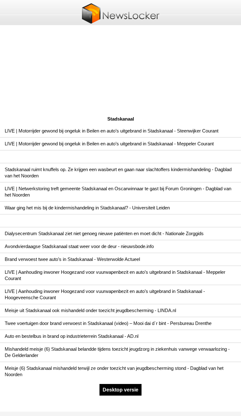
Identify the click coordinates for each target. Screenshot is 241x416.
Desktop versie (120, 389)
